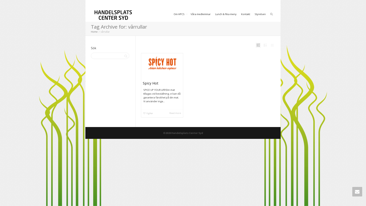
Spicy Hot (150, 83)
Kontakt (245, 14)
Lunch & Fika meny (226, 14)
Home (94, 31)
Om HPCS (179, 14)
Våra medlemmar (201, 14)
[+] (162, 64)
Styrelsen (260, 14)
